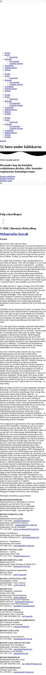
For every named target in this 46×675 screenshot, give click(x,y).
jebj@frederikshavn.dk (30, 537)
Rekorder (8, 59)
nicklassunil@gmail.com (24, 602)
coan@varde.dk (19, 585)
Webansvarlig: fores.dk (14, 233)
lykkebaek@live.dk (21, 653)
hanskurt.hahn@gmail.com (24, 672)
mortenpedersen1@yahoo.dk (26, 525)
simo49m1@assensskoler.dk (24, 606)
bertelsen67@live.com (21, 566)
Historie (8, 70)
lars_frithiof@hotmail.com (32, 664)
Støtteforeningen (11, 68)
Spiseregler (13, 57)
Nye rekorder (14, 61)
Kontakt (8, 114)
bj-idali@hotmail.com (22, 556)
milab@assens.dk (20, 597)
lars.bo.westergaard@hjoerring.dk (26, 529)
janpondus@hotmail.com (23, 649)
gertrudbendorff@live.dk (23, 639)
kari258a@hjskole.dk (21, 521)
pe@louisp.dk (27, 616)
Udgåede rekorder (16, 63)
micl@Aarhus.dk (19, 575)
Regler (7, 55)
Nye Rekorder (14, 103)
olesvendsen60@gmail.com (24, 546)
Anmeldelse (9, 66)
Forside (7, 53)
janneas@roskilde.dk (21, 627)
